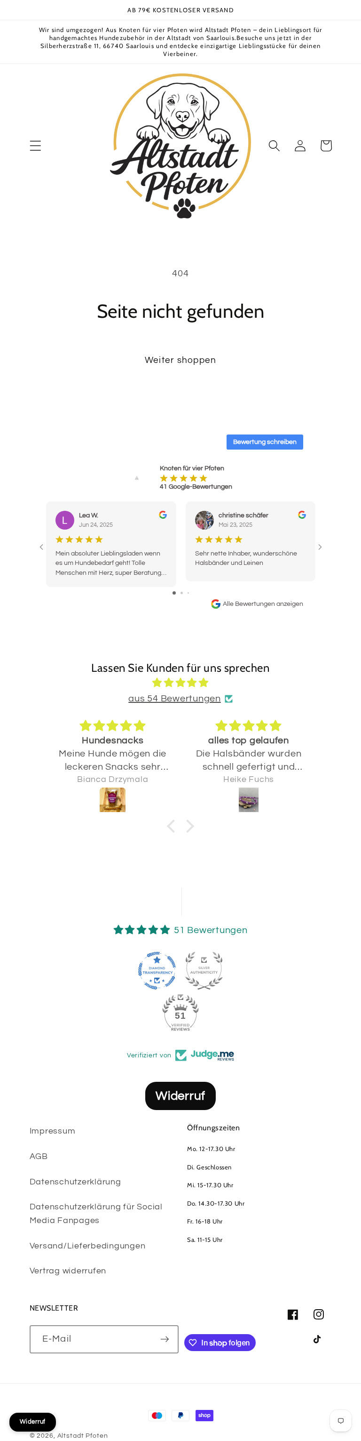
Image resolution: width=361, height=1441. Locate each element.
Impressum (53, 1131)
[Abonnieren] (165, 1339)
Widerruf (180, 1096)
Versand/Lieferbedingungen (88, 1246)
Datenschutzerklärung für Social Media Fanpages (96, 1214)
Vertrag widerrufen (68, 1271)
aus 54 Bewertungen (174, 698)
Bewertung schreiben (265, 442)
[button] (35, 146)
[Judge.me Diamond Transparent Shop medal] (157, 971)
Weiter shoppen (181, 360)
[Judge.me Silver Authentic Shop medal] (204, 971)
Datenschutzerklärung (75, 1182)
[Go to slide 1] (174, 593)
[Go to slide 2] (181, 593)
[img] (181, 683)
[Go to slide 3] (188, 593)
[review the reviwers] (162, 517)
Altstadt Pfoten (82, 1436)
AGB (39, 1156)
